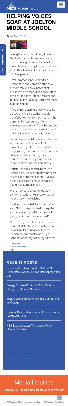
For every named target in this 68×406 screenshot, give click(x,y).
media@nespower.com (50, 389)
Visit (2, 60)
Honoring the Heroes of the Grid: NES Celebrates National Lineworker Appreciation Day (33, 271)
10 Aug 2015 (17, 36)
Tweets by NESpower (19, 358)
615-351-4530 (18, 389)
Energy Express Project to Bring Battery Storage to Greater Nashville (30, 287)
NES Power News (18, 246)
